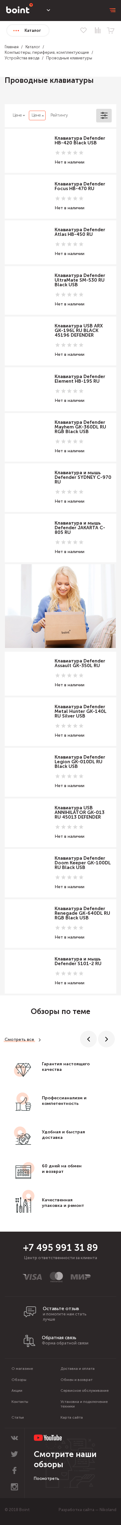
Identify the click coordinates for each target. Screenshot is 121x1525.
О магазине (22, 1368)
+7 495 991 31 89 (60, 1247)
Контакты (19, 1401)
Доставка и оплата (77, 1368)
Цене (17, 115)
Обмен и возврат (76, 1380)
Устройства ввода (22, 58)
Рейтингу (59, 115)
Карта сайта (71, 1417)
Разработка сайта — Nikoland (87, 1509)
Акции (16, 1390)
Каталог (32, 47)
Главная (12, 47)
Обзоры (18, 1380)
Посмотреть (46, 1478)
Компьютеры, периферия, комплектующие (47, 52)
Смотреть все (19, 1039)
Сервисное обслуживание (84, 1390)
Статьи (17, 1417)
